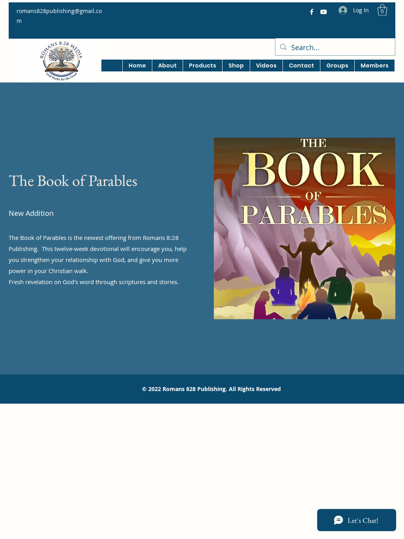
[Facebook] (312, 12)
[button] (382, 10)
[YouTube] (323, 12)
